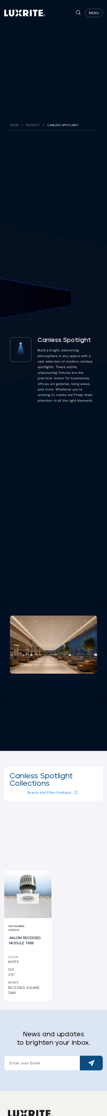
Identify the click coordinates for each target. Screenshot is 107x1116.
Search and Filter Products (49, 793)
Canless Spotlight (62, 125)
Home (14, 125)
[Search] (78, 13)
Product (33, 125)
